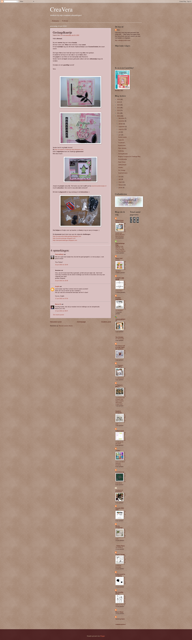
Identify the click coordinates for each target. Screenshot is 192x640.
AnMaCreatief (120, 431)
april (120, 179)
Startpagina (55, 21)
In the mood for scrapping (120, 575)
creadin (118, 450)
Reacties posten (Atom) (65, 326)
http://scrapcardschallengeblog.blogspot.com (67, 236)
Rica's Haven (119, 612)
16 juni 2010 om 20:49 (61, 280)
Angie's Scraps (120, 554)
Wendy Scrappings (119, 526)
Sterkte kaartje (122, 137)
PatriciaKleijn (59, 254)
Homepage (81, 322)
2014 (118, 105)
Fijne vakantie (122, 148)
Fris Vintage (121, 170)
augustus (121, 129)
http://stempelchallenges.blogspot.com (65, 240)
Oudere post (106, 322)
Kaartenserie (122, 145)
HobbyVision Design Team (120, 221)
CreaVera (61, 9)
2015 (118, 102)
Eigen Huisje (122, 162)
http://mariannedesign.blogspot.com (64, 238)
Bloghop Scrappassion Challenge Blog (129, 156)
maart (120, 182)
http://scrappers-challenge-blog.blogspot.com (69, 149)
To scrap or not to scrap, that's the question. (120, 347)
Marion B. (58, 304)
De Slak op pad (120, 338)
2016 (118, 99)
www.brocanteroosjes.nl (98, 186)
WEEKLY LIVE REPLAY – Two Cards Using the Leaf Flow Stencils (120, 249)
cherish (125, 352)
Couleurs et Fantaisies (119, 491)
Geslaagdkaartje (123, 153)
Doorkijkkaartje (122, 159)
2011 (118, 113)
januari (121, 187)
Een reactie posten (58, 314)
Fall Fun (125, 514)
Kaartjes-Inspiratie (118, 298)
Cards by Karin (120, 619)
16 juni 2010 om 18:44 (61, 264)
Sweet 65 (121, 140)
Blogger (102, 636)
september (122, 126)
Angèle (57, 286)
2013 (118, 107)
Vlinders (120, 167)
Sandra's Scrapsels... (119, 412)
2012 (118, 110)
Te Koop (65, 21)
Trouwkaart (121, 142)
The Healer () (119, 547)
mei (120, 176)
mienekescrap (120, 472)
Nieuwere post (56, 322)
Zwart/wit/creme (122, 173)
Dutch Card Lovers (119, 259)
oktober (121, 124)
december (122, 118)
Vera (61, 35)
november (122, 121)
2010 (118, 116)
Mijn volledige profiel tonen (122, 40)
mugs (125, 495)
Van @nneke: (120, 337)
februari (121, 185)
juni (120, 135)
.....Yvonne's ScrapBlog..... (120, 366)
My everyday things (119, 593)
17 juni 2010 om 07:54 (61, 298)
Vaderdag (121, 151)
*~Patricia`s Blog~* (119, 385)
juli (120, 132)
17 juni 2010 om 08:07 (61, 311)
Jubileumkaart (122, 164)
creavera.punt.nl (121, 624)
